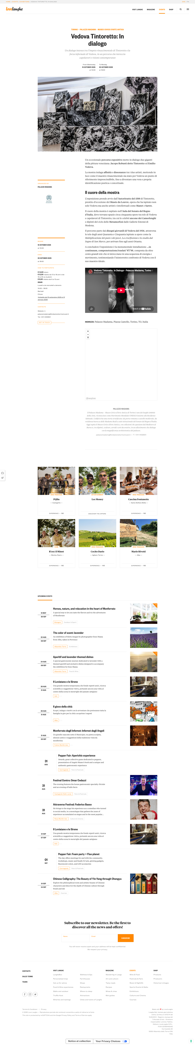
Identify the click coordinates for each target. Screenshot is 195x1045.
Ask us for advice (60, 983)
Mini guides (110, 995)
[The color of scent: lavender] (143, 637)
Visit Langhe (137, 9)
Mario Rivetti (138, 551)
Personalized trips (60, 979)
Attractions (84, 995)
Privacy (43, 1009)
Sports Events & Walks (139, 987)
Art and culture (112, 979)
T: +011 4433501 (139, 435)
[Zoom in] (88, 331)
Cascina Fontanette (138, 499)
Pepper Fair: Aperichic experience (76, 755)
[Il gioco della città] (143, 711)
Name (65, 936)
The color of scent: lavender (68, 632)
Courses (133, 999)
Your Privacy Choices (108, 1041)
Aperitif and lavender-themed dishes (73, 657)
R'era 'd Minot (56, 551)
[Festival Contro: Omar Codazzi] (143, 785)
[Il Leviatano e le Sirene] (143, 687)
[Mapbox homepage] (91, 398)
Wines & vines (111, 991)
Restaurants (85, 987)
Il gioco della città (62, 706)
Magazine (151, 9)
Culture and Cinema (138, 995)
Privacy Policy (67, 1015)
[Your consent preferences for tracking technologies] (191, 1041)
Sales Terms (27, 976)
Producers (158, 979)
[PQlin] (56, 481)
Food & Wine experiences (63, 987)
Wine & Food (135, 974)
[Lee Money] (97, 481)
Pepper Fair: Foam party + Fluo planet (79, 854)
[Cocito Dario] (97, 533)
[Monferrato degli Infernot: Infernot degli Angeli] (143, 736)
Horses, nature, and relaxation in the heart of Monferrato (84, 608)
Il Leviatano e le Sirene (65, 681)
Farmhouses (85, 979)
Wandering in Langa (114, 974)
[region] (121, 364)
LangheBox (57, 974)
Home (8, 2)
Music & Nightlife (136, 983)
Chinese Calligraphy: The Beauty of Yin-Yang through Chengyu (87, 878)
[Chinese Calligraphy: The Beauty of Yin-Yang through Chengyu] (143, 884)
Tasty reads (110, 983)
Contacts (26, 971)
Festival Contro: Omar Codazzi (69, 780)
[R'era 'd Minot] (56, 533)
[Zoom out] (88, 334)
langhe (14, 9)
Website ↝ (41, 311)
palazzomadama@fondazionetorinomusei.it (51, 314)
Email (94, 936)
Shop (171, 9)
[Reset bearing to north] (88, 337)
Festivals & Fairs (136, 979)
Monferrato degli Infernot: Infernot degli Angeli (78, 730)
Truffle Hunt (58, 995)
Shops (82, 983)
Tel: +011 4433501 (44, 317)
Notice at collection (79, 1041)
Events (15, 2)
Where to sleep (86, 991)
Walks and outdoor (60, 991)
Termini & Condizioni (29, 1009)
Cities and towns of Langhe (91, 999)
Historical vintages (161, 983)
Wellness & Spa (86, 974)
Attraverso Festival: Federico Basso (72, 804)
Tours (25, 982)
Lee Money (97, 499)
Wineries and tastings (62, 999)
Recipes (109, 987)
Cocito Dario (97, 551)
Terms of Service (81, 1015)
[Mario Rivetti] (138, 533)
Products (157, 974)
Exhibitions (24, 2)
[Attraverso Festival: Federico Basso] (143, 809)
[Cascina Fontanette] (138, 481)
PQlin (56, 499)
